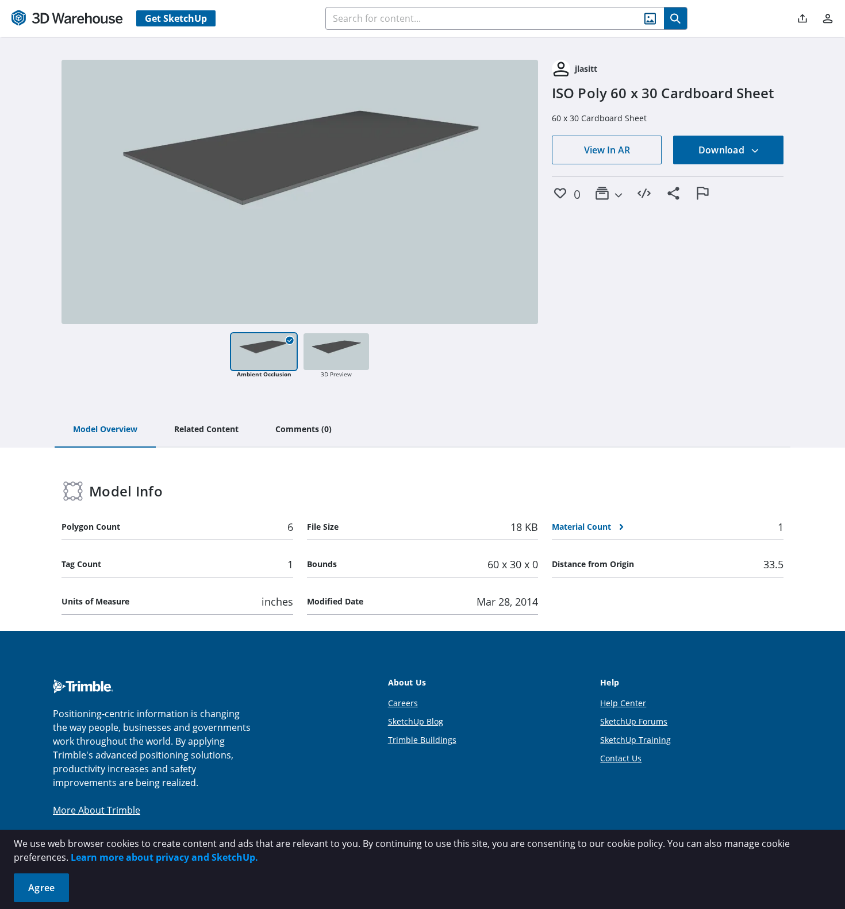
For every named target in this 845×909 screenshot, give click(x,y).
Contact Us (621, 758)
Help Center (623, 703)
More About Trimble (96, 810)
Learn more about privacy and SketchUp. (164, 857)
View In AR (607, 150)
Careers (403, 703)
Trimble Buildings (422, 739)
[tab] (105, 430)
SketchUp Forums (633, 721)
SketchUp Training (635, 739)
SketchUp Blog (415, 721)
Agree (41, 887)
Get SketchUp (176, 18)
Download (722, 150)
